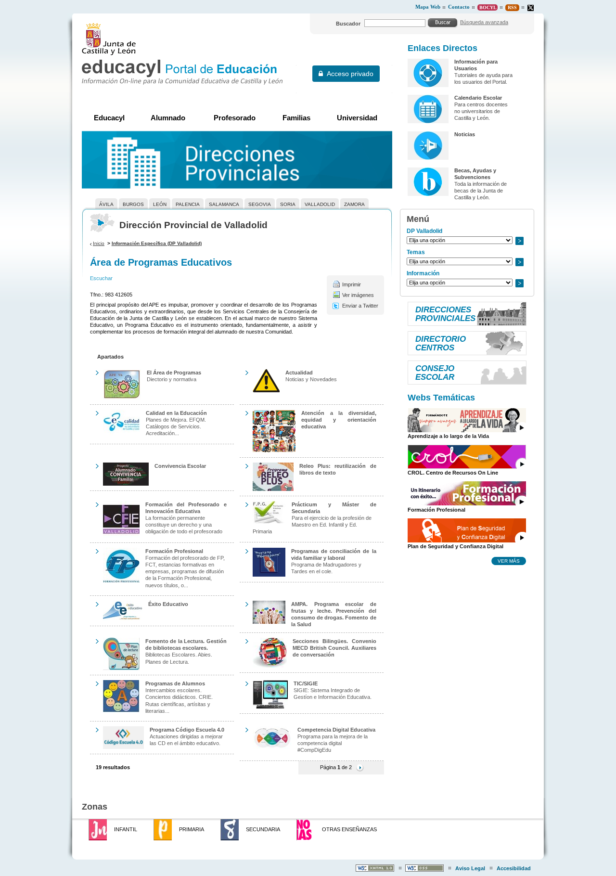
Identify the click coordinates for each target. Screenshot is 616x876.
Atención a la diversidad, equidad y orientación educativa (338, 419)
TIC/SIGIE (306, 683)
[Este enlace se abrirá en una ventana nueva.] (530, 8)
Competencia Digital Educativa (336, 730)
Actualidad (299, 372)
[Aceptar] (443, 22)
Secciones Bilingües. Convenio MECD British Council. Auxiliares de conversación (334, 647)
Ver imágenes (358, 295)
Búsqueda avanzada (484, 22)
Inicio (98, 243)
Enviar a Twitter (360, 306)
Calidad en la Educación (176, 413)
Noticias (464, 134)
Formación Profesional (174, 551)
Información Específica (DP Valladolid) (157, 243)
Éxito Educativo (168, 604)
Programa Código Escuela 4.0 (187, 730)
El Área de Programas (174, 372)
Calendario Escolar (478, 98)
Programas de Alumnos (175, 683)
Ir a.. (519, 240)
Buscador (348, 23)
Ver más (509, 561)
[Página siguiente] (360, 767)
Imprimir (351, 284)
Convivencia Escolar (180, 466)
